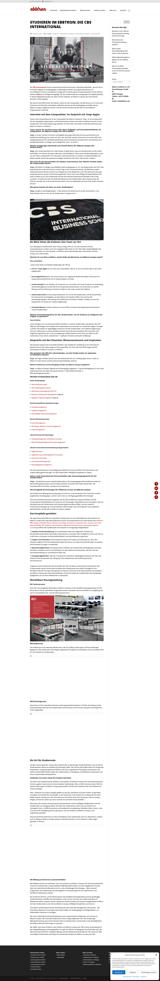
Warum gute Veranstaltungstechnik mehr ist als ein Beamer (120, 51)
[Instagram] (156, 497)
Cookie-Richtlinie (127, 976)
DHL (85, 523)
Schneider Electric (45, 523)
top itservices (88, 525)
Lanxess (90, 523)
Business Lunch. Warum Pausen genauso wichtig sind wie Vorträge (120, 33)
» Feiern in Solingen (88, 962)
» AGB (84, 978)
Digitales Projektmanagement (41, 398)
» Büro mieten (60, 955)
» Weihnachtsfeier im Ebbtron (91, 964)
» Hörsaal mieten (35, 967)
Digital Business (36, 451)
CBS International (39, 87)
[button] (156, 955)
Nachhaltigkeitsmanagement (41, 465)
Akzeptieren (119, 972)
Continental (79, 523)
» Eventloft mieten (35, 969)
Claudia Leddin (37, 34)
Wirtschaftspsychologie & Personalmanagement (48, 442)
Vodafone (99, 521)
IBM (31, 523)
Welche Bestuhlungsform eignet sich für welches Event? (121, 59)
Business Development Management (44, 394)
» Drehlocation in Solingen (90, 957)
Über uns (112, 10)
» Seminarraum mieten (37, 957)
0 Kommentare (95, 34)
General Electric (57, 525)
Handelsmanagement (39, 407)
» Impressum (63, 978)
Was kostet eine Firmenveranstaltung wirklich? (119, 42)
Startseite (53, 10)
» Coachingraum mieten (37, 964)
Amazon (55, 523)
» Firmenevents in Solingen (90, 960)
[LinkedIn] (156, 488)
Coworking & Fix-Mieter (67, 34)
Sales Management (38, 430)
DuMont (48, 525)
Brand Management (38, 423)
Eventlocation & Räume (82, 34)
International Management (40, 461)
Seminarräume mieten (68, 10)
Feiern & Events (99, 10)
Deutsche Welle (35, 525)
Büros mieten (85, 10)
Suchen (126, 22)
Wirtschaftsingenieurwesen (41, 388)
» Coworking (60, 957)
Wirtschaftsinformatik (39, 384)
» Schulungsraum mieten (38, 960)
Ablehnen (133, 972)
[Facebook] (156, 493)
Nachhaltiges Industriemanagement (44, 414)
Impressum (144, 976)
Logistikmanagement (38, 410)
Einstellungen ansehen (148, 972)
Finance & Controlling (38, 458)
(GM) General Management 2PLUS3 (43, 391)
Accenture (70, 523)
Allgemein (56, 34)
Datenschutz (136, 976)
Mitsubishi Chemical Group (73, 525)
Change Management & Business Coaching (46, 439)
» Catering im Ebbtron (89, 955)
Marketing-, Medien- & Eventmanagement (46, 426)
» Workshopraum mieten (37, 962)
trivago (36, 523)
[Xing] (156, 484)
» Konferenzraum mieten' (38, 955)
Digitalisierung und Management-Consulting (46, 455)
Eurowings (62, 523)
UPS (43, 525)
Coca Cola (97, 523)
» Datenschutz (75, 978)
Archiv (114, 79)
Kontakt (123, 10)
